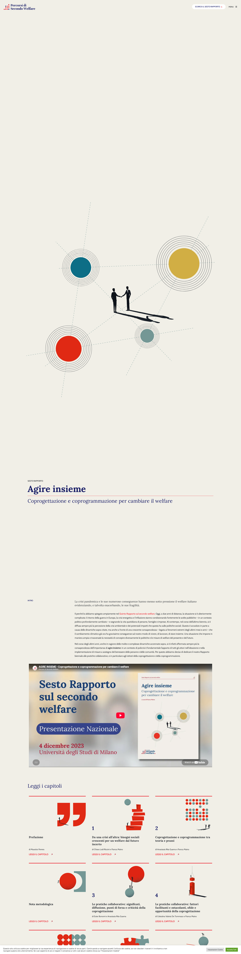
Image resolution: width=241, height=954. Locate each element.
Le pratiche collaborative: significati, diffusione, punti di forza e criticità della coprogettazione (118, 907)
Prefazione (36, 837)
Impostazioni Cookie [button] (215, 950)
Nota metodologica (41, 904)
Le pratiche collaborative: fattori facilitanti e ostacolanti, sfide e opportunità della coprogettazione (177, 907)
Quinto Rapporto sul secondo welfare (137, 613)
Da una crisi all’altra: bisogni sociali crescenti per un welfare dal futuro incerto (115, 840)
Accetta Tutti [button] (231, 950)
